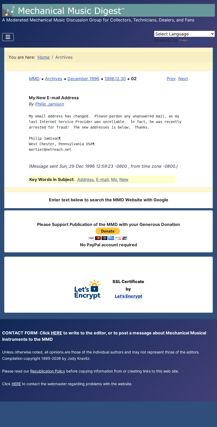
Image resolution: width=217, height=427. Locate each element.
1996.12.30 (115, 78)
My (114, 179)
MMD (34, 78)
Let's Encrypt (128, 296)
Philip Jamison (49, 104)
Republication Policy (47, 371)
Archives (53, 78)
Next (183, 78)
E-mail (102, 179)
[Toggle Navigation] (8, 37)
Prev (171, 78)
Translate (198, 40)
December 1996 (83, 78)
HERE (56, 332)
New (123, 179)
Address (85, 179)
